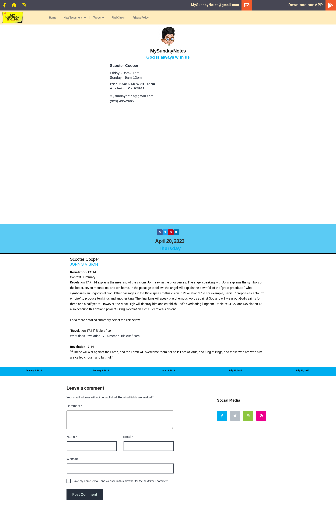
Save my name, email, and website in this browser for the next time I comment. (120, 481)
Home (52, 17)
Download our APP (305, 5)
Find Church (118, 17)
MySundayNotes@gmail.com (215, 5)
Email (128, 436)
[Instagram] (23, 5)
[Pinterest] (14, 5)
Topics (97, 17)
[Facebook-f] (4, 5)
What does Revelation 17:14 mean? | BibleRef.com (105, 336)
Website (72, 459)
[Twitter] (235, 416)
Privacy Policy (140, 17)
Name (71, 436)
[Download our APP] (331, 5)
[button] (160, 232)
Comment (74, 406)
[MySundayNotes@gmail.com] (246, 5)
